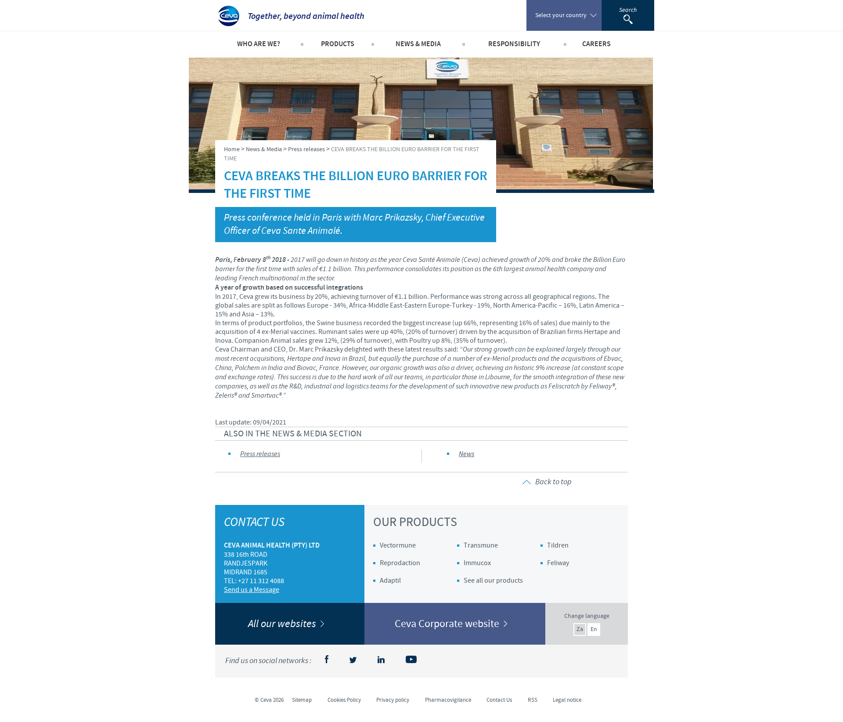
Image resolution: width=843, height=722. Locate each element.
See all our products (493, 580)
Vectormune (398, 545)
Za (579, 629)
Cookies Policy (344, 700)
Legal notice (567, 700)
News (466, 454)
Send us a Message (251, 589)
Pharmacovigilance (448, 700)
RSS (532, 700)
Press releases (260, 454)
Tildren (558, 545)
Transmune (481, 545)
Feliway (558, 563)
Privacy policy (392, 700)
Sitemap (302, 700)
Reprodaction (400, 563)
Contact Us (499, 700)
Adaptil (390, 580)
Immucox (477, 563)
